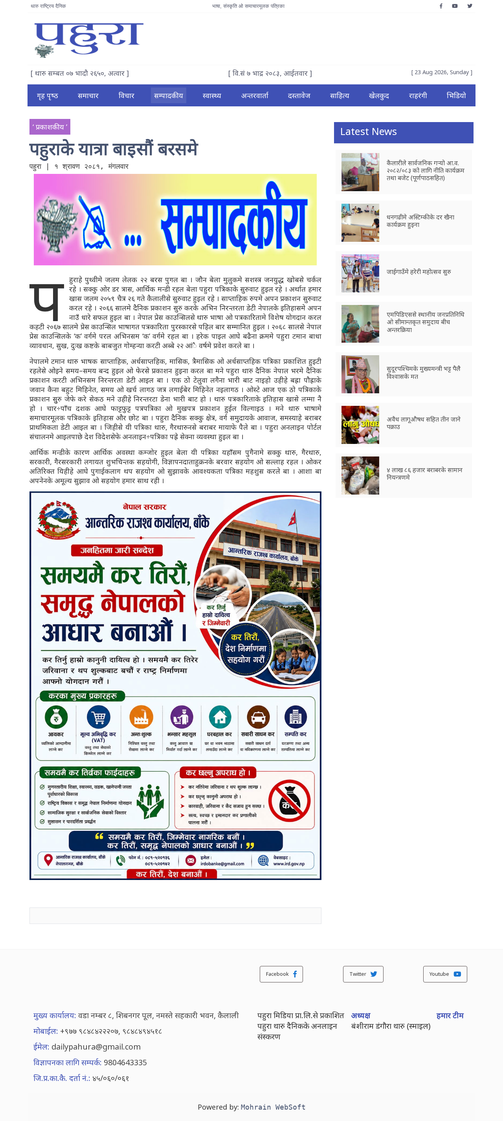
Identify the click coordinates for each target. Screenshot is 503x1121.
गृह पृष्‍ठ (47, 95)
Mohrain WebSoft (273, 1107)
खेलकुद (379, 95)
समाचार (88, 95)
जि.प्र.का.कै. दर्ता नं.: (61, 1078)
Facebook (278, 973)
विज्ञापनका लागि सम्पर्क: (67, 1062)
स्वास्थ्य (212, 95)
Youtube (440, 973)
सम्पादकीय (168, 95)
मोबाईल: (45, 1031)
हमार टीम (450, 1015)
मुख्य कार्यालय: (54, 1015)
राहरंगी (418, 95)
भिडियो (456, 95)
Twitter (358, 973)
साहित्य (339, 95)
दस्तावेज (299, 95)
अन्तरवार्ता (254, 95)
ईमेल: (41, 1046)
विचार (126, 95)
